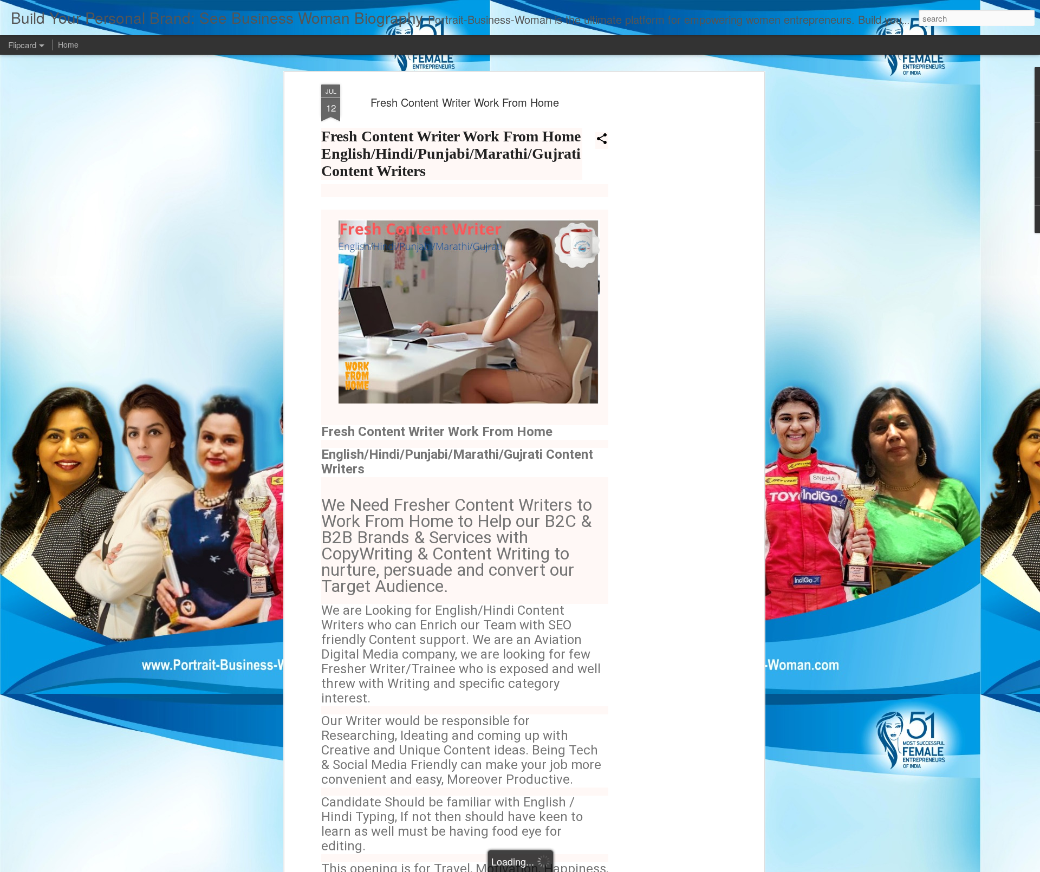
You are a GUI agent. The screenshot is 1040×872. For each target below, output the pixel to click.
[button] (601, 140)
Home (68, 44)
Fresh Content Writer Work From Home (464, 102)
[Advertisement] (668, 255)
